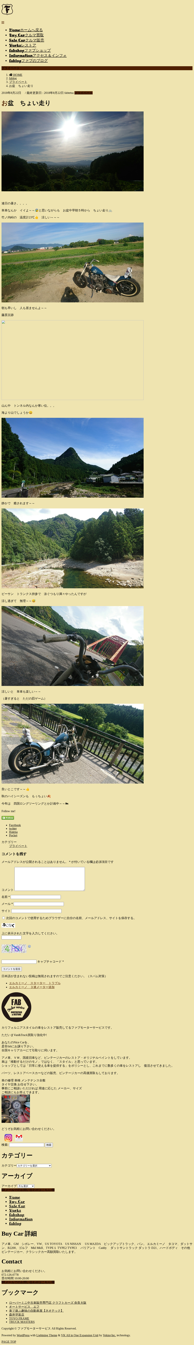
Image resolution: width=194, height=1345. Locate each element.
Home (14, 1197)
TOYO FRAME (19, 1318)
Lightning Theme (46, 1335)
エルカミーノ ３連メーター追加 (32, 987)
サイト (6, 910)
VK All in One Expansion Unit (79, 1335)
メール (7, 903)
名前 (6, 896)
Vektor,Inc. (109, 1335)
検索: (5, 1144)
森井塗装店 (16, 1314)
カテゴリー (9, 1165)
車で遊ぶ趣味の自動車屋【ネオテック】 (36, 1310)
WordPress (23, 1335)
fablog (15, 1223)
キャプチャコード (49, 961)
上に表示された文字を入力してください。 (30, 933)
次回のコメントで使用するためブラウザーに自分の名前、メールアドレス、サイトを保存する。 (71, 918)
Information (21, 1219)
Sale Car (17, 1206)
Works (15, 1210)
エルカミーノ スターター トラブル (35, 983)
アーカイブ (9, 1186)
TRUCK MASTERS (22, 1321)
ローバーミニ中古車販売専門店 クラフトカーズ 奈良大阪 (47, 1302)
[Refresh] (29, 946)
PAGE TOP (9, 1341)
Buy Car (17, 1201)
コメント (8, 889)
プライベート (83, 92)
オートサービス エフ (24, 1306)
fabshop (16, 1215)
